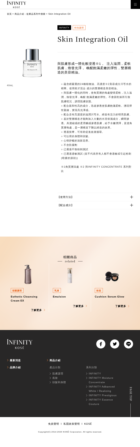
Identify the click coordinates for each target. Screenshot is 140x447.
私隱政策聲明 (71, 423)
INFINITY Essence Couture (101, 401)
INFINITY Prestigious (103, 395)
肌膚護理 (57, 373)
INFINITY (95, 373)
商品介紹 (55, 360)
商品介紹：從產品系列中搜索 (30, 14)
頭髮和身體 (59, 382)
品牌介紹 (15, 367)
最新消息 (15, 360)
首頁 (9, 14)
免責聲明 (53, 423)
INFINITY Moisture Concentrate (101, 380)
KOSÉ (88, 423)
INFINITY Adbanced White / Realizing (102, 388)
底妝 (55, 377)
